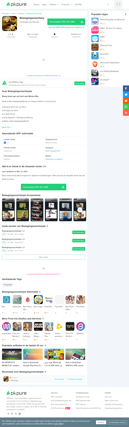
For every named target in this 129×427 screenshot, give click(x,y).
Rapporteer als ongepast (53, 159)
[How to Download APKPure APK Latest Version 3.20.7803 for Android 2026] (75, 354)
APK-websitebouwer (83, 400)
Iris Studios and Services (29, 22)
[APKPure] (16, 4)
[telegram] (8, 413)
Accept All (101, 422)
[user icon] (118, 4)
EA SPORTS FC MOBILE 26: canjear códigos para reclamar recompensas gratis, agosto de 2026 (11, 364)
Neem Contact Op (111, 400)
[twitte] (15, 413)
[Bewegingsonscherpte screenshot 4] (65, 209)
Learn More (58, 423)
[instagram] (11, 413)
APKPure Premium (58, 408)
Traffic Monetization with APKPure (88, 408)
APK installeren (56, 396)
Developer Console (82, 396)
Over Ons (108, 396)
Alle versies (43, 257)
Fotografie (21, 13)
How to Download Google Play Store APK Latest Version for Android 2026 (33, 364)
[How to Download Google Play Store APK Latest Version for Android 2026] (33, 354)
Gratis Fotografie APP (52, 151)
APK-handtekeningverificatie (61, 400)
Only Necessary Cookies (116, 422)
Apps (13, 13)
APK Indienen (81, 404)
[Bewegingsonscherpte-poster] (8, 209)
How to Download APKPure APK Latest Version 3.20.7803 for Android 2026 (74, 364)
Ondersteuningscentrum (113, 408)
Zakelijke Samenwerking (114, 404)
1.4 (8, 142)
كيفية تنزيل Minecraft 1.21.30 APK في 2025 (53, 364)
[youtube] (19, 413)
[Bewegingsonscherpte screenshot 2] (37, 209)
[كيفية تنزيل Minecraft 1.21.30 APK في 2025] (54, 354)
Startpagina (6, 13)
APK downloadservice (59, 404)
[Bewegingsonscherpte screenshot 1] (22, 209)
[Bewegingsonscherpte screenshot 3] (51, 209)
